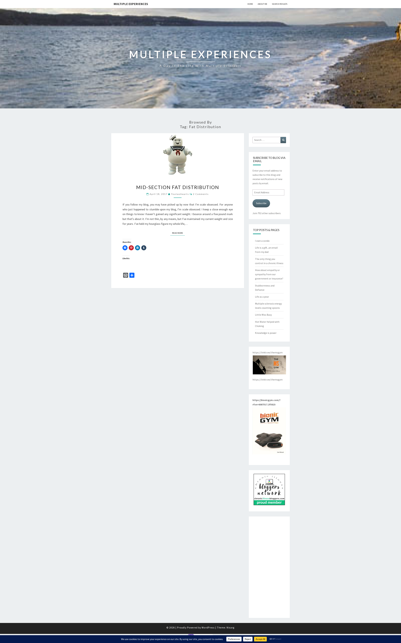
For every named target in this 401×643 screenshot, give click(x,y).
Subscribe (261, 203)
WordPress (208, 627)
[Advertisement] (269, 567)
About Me (262, 4)
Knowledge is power (265, 332)
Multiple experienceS (131, 4)
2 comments (201, 194)
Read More (178, 232)
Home (250, 4)
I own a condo (262, 240)
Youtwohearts (180, 194)
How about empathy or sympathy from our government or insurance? (269, 274)
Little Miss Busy (263, 314)
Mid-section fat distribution (177, 187)
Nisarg (230, 627)
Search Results (279, 4)
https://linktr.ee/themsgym (268, 379)
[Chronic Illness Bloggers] (269, 490)
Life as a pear (262, 296)
